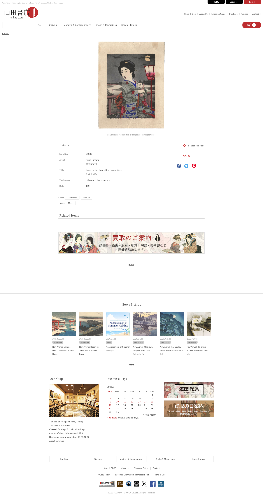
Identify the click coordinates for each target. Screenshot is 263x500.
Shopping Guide (218, 14)
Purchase (233, 14)
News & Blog (190, 14)
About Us (203, 14)
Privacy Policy (104, 475)
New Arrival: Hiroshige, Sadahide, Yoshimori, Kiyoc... (89, 350)
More (131, 364)
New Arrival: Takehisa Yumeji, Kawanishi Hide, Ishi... (197, 350)
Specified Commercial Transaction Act (132, 475)
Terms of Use (159, 475)
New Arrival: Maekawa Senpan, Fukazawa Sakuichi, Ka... (143, 350)
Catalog (244, 14)
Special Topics (129, 24)
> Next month (149, 414)
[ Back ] (5, 33)
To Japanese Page (196, 145)
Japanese (234, 2)
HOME (216, 2)
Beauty (86, 198)
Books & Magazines (106, 24)
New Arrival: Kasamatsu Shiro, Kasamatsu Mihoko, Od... (171, 350)
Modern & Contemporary (77, 24)
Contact (255, 14)
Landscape (72, 198)
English (252, 2)
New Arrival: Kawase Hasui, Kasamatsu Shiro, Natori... (63, 350)
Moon (70, 203)
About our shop (56, 441)
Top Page (64, 459)
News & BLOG (109, 468)
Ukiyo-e (53, 24)
